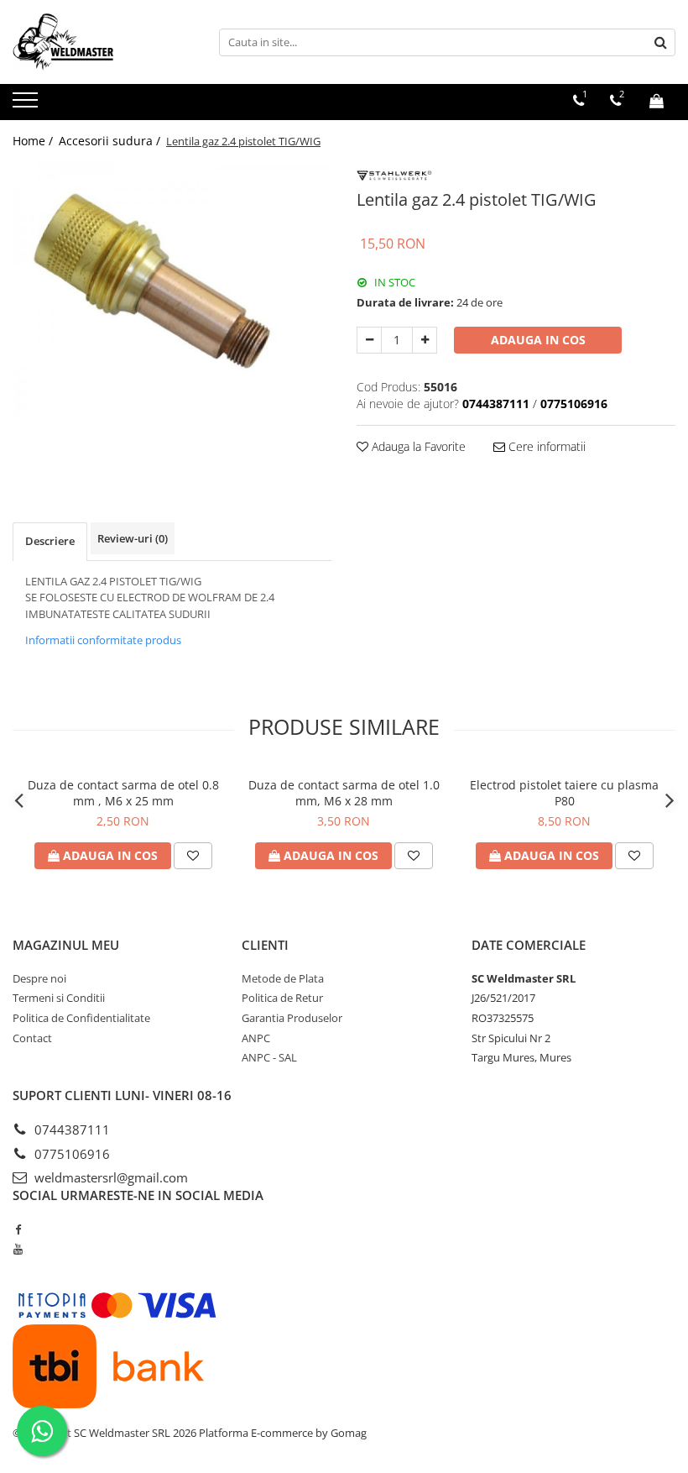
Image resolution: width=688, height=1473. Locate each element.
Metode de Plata (283, 978)
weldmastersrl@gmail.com (109, 1177)
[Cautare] (660, 42)
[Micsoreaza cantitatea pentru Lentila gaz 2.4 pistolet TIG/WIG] (369, 340)
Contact (32, 1038)
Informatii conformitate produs (103, 639)
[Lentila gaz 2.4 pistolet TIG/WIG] (172, 289)
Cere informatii (545, 446)
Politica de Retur (282, 997)
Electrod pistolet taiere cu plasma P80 (564, 793)
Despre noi (39, 978)
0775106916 (70, 1153)
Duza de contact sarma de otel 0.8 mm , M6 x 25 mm (123, 793)
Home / (34, 141)
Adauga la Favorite (417, 446)
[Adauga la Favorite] (193, 855)
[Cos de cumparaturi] (656, 101)
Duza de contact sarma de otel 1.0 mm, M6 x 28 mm (344, 793)
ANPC (256, 1038)
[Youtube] (18, 1248)
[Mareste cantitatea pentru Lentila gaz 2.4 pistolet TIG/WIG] (424, 340)
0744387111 (70, 1129)
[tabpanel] (172, 289)
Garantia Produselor (292, 1017)
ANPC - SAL (269, 1057)
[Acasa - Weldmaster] (96, 42)
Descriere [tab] (50, 540)
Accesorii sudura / (111, 141)
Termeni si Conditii (59, 997)
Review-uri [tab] (132, 538)
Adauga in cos (538, 340)
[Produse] (27, 105)
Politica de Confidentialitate (81, 1017)
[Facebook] (18, 1229)
